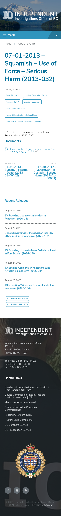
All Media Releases (17, 298)
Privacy (36, 505)
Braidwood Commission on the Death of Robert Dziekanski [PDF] (27, 388)
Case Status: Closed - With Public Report (23, 122)
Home (8, 44)
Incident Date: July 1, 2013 (36, 95)
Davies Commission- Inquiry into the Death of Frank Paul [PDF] (25, 396)
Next (53, 164)
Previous (10, 164)
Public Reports (27, 44)
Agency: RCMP (12, 102)
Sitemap (48, 505)
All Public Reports (17, 304)
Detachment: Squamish (15, 108)
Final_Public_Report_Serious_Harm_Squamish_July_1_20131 (32, 150)
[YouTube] (17, 490)
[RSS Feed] (26, 490)
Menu (11, 35)
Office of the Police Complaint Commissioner (21, 408)
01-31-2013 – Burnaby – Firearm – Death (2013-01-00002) (16, 171)
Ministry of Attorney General (20, 402)
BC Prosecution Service (18, 430)
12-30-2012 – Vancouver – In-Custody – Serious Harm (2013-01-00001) (45, 173)
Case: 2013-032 (13, 95)
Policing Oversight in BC (18, 415)
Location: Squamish (32, 102)
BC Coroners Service (16, 425)
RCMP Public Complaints (19, 420)
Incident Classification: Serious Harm (21, 115)
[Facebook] (8, 490)
